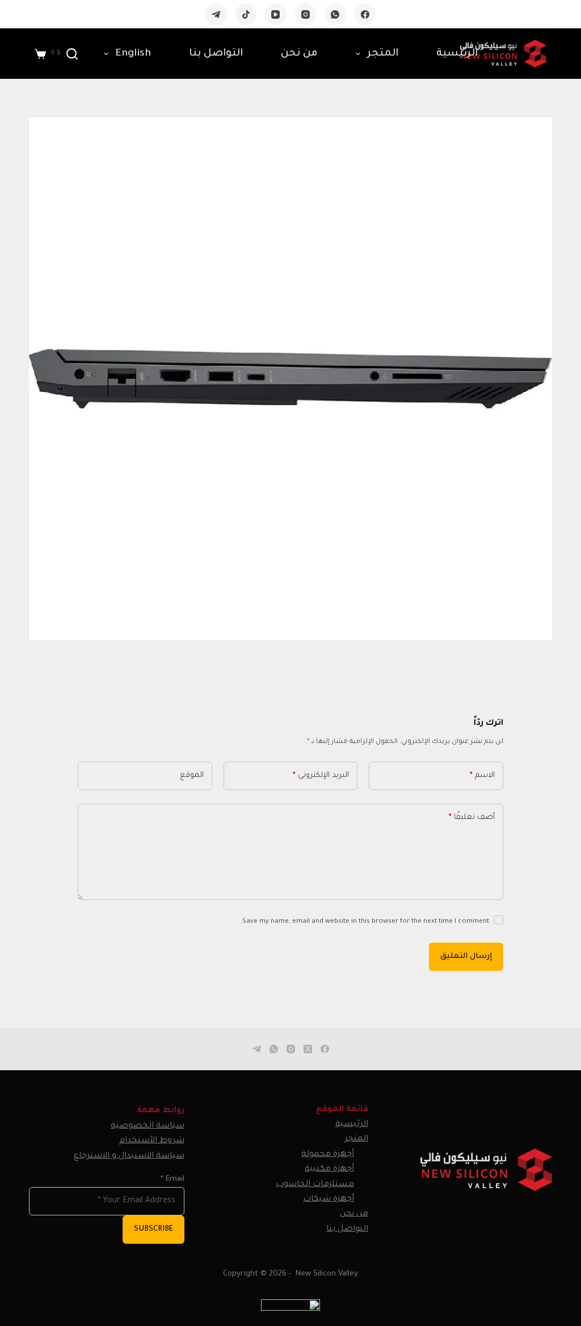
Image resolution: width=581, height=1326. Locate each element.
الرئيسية (457, 54)
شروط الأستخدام (151, 1141)
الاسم (482, 775)
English (133, 54)
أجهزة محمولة (327, 1154)
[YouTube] (276, 14)
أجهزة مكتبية (329, 1169)
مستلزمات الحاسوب (315, 1184)
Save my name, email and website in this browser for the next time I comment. (365, 922)
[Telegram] (216, 14)
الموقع (192, 775)
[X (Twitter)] (308, 1049)
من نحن (299, 54)
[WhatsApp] (335, 14)
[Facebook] (365, 14)
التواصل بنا (216, 54)
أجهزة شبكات (328, 1199)
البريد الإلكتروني (321, 775)
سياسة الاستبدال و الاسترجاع (129, 1156)
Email (172, 1179)
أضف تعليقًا (472, 817)
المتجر (382, 54)
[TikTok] (246, 14)
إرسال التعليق (466, 956)
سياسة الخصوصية (147, 1126)
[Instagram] (306, 14)
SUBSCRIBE (153, 1229)
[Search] (72, 54)
